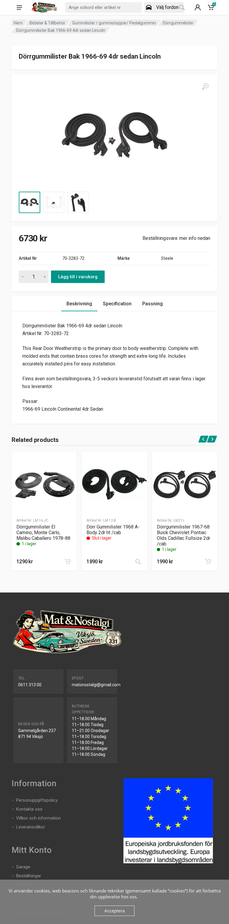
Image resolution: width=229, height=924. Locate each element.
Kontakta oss (29, 809)
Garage (23, 867)
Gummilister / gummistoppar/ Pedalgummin (114, 23)
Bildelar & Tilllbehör (47, 23)
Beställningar (28, 875)
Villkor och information (38, 818)
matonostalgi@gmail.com (96, 684)
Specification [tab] (117, 304)
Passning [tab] (152, 304)
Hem (18, 23)
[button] (67, 561)
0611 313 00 (29, 684)
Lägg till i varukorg (78, 276)
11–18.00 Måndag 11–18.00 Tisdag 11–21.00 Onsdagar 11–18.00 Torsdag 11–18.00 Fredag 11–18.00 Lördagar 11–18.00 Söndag (90, 736)
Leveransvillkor (30, 827)
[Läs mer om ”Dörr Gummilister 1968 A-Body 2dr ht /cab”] (138, 561)
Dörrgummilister (178, 23)
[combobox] (103, 7)
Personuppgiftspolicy (37, 800)
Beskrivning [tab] (79, 304)
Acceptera (114, 911)
